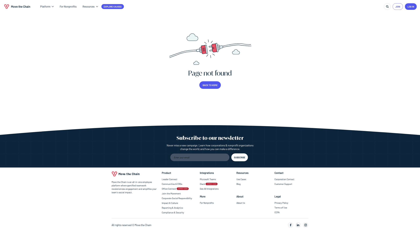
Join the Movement (171, 193)
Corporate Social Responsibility (177, 198)
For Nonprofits (207, 202)
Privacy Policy (281, 202)
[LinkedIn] (298, 225)
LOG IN (411, 6)
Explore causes (113, 6)
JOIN (397, 6)
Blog (238, 184)
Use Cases (241, 179)
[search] (387, 6)
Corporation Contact (284, 179)
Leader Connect (169, 179)
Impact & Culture (170, 203)
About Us (240, 202)
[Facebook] (290, 225)
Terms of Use (280, 207)
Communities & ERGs (172, 184)
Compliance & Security (173, 212)
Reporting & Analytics (172, 207)
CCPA (277, 212)
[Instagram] (305, 225)
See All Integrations (209, 188)
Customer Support (283, 184)
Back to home (210, 85)
